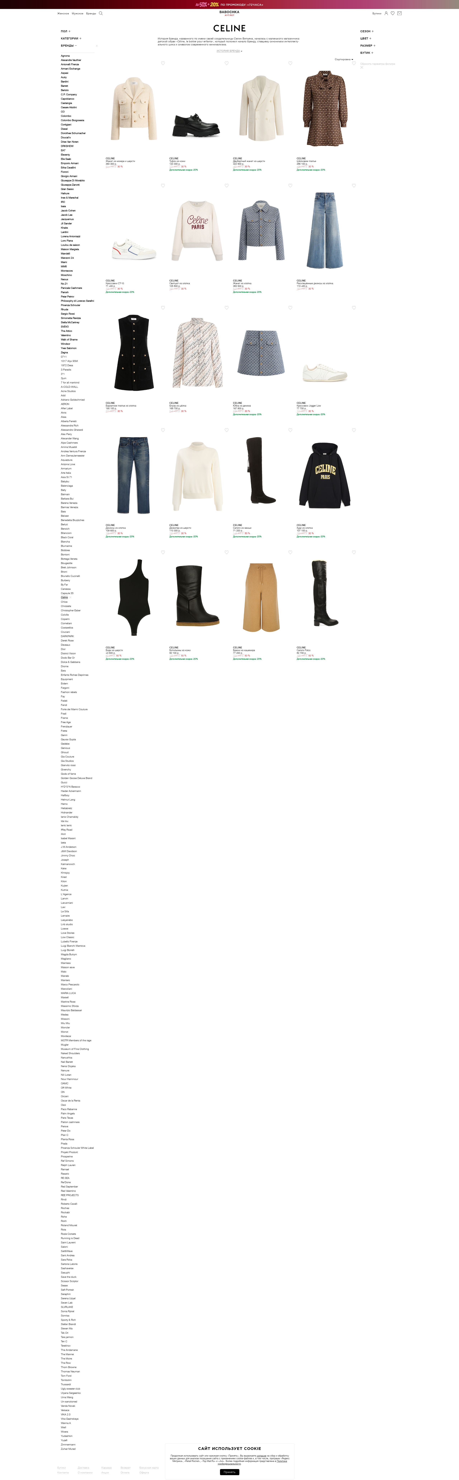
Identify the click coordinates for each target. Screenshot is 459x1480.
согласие (261, 1455)
